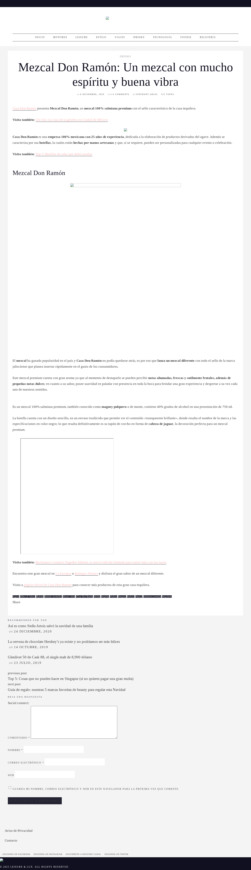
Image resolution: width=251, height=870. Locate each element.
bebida (40, 596)
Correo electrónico (26, 763)
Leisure (81, 37)
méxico (131, 596)
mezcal (139, 596)
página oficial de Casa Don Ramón (48, 585)
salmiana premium (153, 596)
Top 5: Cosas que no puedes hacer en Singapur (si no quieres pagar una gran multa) (70, 679)
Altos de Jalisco (28, 596)
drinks (97, 596)
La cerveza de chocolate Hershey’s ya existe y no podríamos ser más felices (64, 642)
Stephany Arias (147, 94)
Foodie (186, 37)
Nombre (15, 750)
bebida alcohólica (53, 596)
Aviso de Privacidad (19, 831)
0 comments (121, 94)
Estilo (101, 37)
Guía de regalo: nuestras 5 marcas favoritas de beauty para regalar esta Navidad (67, 690)
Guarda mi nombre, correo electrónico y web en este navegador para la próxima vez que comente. (96, 789)
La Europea (63, 573)
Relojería (208, 37)
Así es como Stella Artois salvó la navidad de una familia (50, 626)
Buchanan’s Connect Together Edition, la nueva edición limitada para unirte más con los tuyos (100, 562)
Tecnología (162, 37)
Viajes (120, 37)
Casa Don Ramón (24, 108)
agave (16, 596)
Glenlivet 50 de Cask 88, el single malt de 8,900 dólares (50, 657)
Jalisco (114, 596)
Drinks (139, 37)
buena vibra (69, 596)
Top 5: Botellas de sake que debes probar (63, 154)
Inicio (40, 37)
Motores (60, 37)
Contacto (11, 840)
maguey (122, 596)
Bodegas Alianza (86, 573)
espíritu (105, 596)
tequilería (167, 596)
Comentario (19, 737)
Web (11, 775)
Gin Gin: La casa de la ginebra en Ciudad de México (71, 120)
